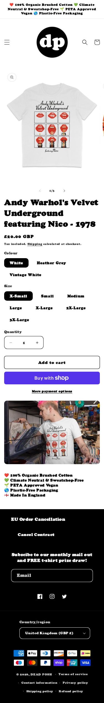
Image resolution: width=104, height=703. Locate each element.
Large (16, 308)
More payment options (52, 391)
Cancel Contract (36, 534)
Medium (76, 296)
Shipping (34, 243)
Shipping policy (40, 691)
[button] (7, 42)
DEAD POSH (41, 674)
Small (47, 296)
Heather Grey (51, 263)
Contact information (39, 682)
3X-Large (19, 320)
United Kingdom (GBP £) (49, 633)
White (16, 263)
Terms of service (73, 674)
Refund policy (71, 691)
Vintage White (25, 275)
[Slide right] (64, 191)
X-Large (44, 308)
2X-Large (76, 308)
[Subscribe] (86, 575)
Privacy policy (75, 682)
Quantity (13, 332)
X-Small (18, 296)
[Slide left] (40, 191)
